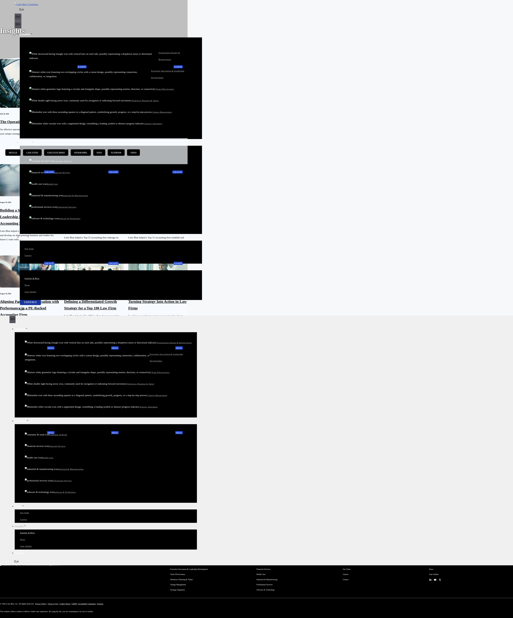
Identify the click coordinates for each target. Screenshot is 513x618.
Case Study (32, 152)
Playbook (82, 67)
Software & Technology (70, 218)
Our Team (29, 249)
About (23, 237)
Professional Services (66, 207)
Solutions (25, 34)
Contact (30, 302)
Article (13, 152)
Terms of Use (53, 604)
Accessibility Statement (87, 604)
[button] (19, 10)
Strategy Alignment (153, 124)
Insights (24, 267)
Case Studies (30, 292)
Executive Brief (56, 152)
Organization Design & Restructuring (174, 343)
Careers (28, 255)
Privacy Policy (40, 604)
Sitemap (100, 604)
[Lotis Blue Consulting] (26, 4)
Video (133, 152)
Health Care (52, 184)
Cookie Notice (64, 604)
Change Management (162, 112)
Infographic (80, 152)
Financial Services (61, 173)
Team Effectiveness (165, 89)
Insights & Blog (32, 278)
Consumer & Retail (58, 435)
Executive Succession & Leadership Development (189, 569)
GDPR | (75, 604)
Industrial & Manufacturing (75, 196)
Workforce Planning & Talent (145, 101)
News (27, 285)
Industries (20, 420)
